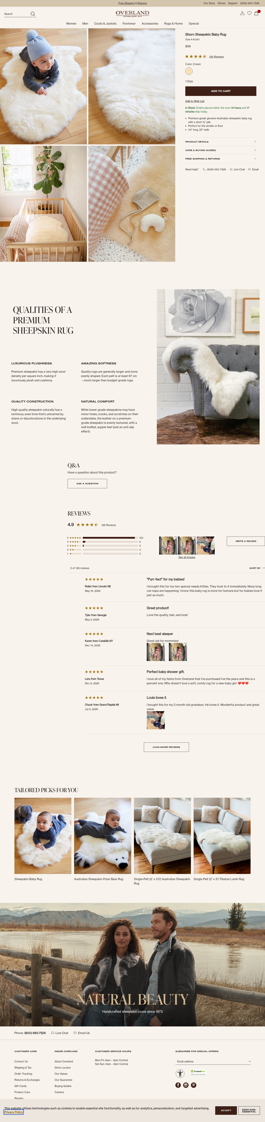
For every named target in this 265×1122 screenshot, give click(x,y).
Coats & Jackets (105, 23)
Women (71, 23)
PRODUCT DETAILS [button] (197, 141)
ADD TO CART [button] (221, 91)
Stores (221, 3)
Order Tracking (23, 1073)
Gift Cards (20, 1086)
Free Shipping (126, 3)
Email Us (84, 1033)
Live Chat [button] (239, 169)
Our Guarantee (63, 1080)
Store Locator (63, 1067)
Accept (226, 1110)
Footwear (129, 23)
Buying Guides (63, 1086)
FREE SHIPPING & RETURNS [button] (202, 158)
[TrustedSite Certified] (198, 1072)
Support (232, 3)
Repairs (18, 1098)
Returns (142, 3)
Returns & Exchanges (27, 1080)
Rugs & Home (173, 23)
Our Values (61, 1073)
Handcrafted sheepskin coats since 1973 (132, 1011)
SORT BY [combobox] (255, 568)
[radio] (189, 71)
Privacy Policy (13, 1112)
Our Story (209, 3)
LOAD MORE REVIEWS (166, 747)
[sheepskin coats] (132, 964)
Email (255, 169)
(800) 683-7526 (249, 3)
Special (194, 23)
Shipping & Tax (23, 1067)
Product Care (22, 1092)
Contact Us (21, 1061)
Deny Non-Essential (249, 1110)
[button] (242, 13)
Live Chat (62, 1033)
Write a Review (246, 541)
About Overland (64, 1061)
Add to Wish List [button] (194, 101)
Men (85, 23)
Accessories (150, 23)
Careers (59, 1092)
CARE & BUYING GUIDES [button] (200, 150)
